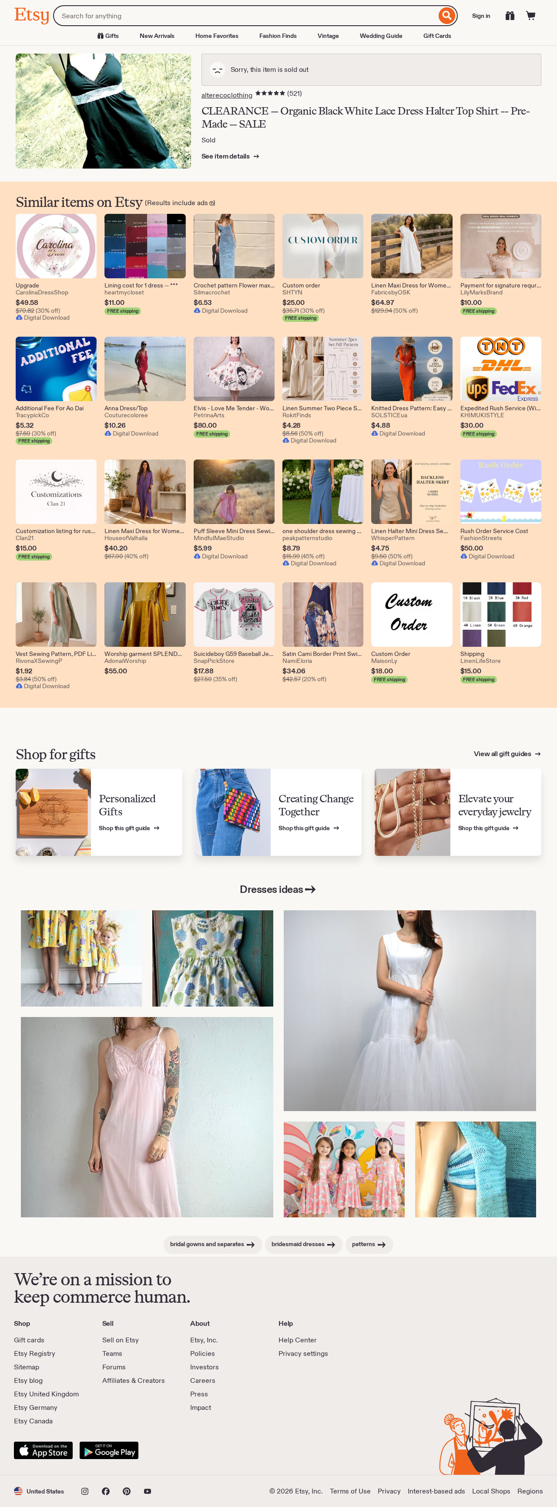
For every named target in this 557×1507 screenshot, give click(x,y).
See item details (226, 156)
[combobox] (244, 15)
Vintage (328, 35)
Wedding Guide (381, 35)
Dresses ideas (271, 889)
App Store (43, 1450)
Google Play (109, 1450)
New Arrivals (157, 35)
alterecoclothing (226, 95)
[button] (38, 1491)
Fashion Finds (278, 35)
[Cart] (530, 15)
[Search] (447, 15)
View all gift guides (503, 754)
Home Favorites (216, 35)
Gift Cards (437, 35)
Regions (530, 1491)
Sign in (481, 15)
